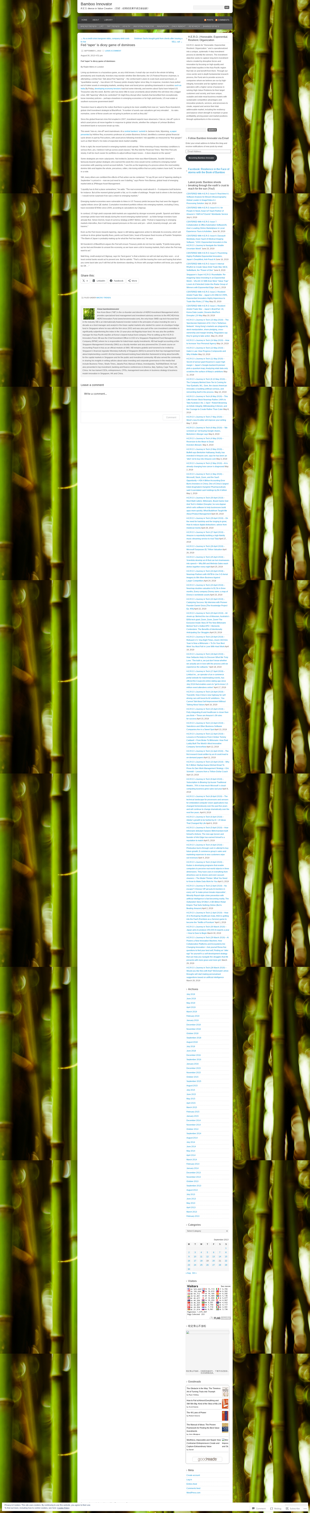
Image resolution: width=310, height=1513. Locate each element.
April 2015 (191, 1103)
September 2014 (193, 1133)
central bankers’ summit (135, 131)
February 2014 (192, 1164)
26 (207, 1265)
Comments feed (193, 1488)
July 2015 (190, 1090)
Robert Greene (194, 1416)
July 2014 (190, 1142)
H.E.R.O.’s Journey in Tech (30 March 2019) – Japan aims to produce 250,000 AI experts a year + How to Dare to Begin (207, 930)
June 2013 (191, 1199)
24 (195, 1265)
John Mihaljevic (194, 1434)
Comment (171, 417)
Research (194, 26)
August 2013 (192, 1190)
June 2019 (191, 998)
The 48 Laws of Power (196, 1412)
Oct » (194, 1273)
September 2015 (193, 1081)
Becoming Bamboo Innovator (201, 158)
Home (84, 20)
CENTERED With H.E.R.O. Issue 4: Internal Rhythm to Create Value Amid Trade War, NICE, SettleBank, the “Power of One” (207, 267)
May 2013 (190, 1203)
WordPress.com (193, 1493)
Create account (193, 1475)
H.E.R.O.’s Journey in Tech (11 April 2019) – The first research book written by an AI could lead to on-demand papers (207, 754)
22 (226, 1261)
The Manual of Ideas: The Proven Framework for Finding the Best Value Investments (203, 1428)
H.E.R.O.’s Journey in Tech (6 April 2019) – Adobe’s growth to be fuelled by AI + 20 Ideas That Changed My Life (206, 820)
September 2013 (193, 1186)
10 (195, 1256)
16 (189, 1261)
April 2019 (191, 1007)
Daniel (191, 1449)
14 (220, 1256)
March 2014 (191, 1159)
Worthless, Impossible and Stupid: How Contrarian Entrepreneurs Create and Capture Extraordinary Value (204, 1443)
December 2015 (193, 1068)
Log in (189, 1480)
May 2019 (190, 1003)
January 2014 (192, 1168)
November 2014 (193, 1125)
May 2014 (190, 1151)
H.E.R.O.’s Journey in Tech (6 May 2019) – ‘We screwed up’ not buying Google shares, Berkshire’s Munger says (206, 431)
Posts (210, 20)
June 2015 (191, 1094)
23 (189, 1265)
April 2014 (191, 1155)
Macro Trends (89, 26)
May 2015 (190, 1099)
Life (102, 26)
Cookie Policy (63, 1508)
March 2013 (191, 1212)
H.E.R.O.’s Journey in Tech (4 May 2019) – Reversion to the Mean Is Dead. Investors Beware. (205, 441)
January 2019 (192, 1020)
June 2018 (191, 1051)
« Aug (188, 1273)
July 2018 (190, 1046)
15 (226, 1256)
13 (213, 1256)
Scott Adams (193, 1407)
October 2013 (192, 1181)
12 (207, 1256)
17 (195, 1261)
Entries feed (191, 1484)
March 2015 (191, 1107)
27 (213, 1265)
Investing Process (144, 26)
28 (220, 1265)
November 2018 (193, 1029)
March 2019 (191, 1012)
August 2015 (192, 1086)
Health (126, 26)
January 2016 (192, 1064)
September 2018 (193, 1038)
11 (201, 1256)
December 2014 (193, 1120)
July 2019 (190, 994)
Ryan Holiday (194, 1395)
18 (201, 1261)
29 (226, 1265)
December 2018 (193, 1025)
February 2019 (192, 1016)
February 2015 (192, 1112)
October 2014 (192, 1129)
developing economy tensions (108, 89)
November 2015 (193, 1072)
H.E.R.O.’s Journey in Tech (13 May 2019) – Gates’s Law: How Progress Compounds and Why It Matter (206, 351)
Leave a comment (113, 51)
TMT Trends (113, 26)
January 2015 (192, 1116)
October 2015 (192, 1077)
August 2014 (192, 1138)
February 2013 (192, 1216)
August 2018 (192, 1042)
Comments (223, 20)
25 (201, 1265)
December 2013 (193, 1173)
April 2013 (191, 1207)
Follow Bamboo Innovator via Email (208, 138)
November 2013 (193, 1177)
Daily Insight (179, 26)
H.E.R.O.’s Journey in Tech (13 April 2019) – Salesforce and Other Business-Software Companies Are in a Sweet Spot (205, 726)
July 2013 (190, 1194)
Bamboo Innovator (96, 4)
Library (108, 20)
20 (213, 1261)
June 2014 (191, 1146)
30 (189, 1269)
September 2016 (193, 1059)
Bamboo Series (211, 26)
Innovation (163, 26)
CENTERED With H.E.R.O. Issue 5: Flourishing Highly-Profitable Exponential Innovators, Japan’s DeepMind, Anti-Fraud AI (206, 256)
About (96, 20)
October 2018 (192, 1033)
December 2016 (193, 1055)
